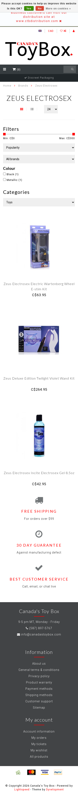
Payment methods (39, 688)
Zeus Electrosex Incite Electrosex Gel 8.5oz (39, 473)
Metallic (14, 180)
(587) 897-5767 (40, 628)
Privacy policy (39, 676)
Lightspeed (22, 789)
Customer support (39, 701)
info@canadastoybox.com (41, 634)
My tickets (39, 744)
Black (13, 174)
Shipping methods (39, 695)
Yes (28, 8)
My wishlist (39, 750)
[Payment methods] (18, 772)
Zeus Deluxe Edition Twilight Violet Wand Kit (39, 378)
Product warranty (39, 682)
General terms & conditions (39, 670)
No (40, 8)
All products (39, 756)
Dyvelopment (55, 789)
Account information (39, 731)
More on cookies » (58, 8)
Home (7, 85)
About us (39, 663)
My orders (39, 737)
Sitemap (39, 707)
